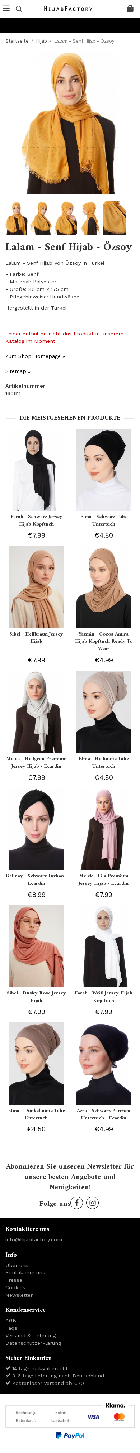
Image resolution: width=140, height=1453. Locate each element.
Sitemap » (18, 371)
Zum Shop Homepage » (35, 356)
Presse (13, 1280)
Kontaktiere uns (25, 1272)
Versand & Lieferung (30, 1335)
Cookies (15, 1287)
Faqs (11, 1328)
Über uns (16, 1265)
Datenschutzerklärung (33, 1343)
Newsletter (19, 1295)
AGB (10, 1320)
